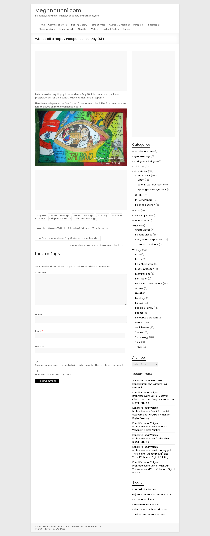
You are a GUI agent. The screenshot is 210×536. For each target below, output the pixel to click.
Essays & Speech (144, 269)
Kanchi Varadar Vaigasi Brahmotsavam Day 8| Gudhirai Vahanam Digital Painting (149, 426)
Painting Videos (143, 234)
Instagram (138, 24)
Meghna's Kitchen (145, 205)
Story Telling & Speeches (149, 239)
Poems (139, 312)
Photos (136, 210)
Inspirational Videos (143, 499)
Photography (153, 24)
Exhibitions (138, 166)
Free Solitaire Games (144, 489)
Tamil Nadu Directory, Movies (148, 514)
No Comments (101, 228)
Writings (136, 250)
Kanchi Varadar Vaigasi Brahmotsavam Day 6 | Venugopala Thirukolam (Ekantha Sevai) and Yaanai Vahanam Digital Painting (152, 452)
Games (139, 288)
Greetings (102, 215)
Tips (137, 342)
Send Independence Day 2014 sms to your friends (68, 238)
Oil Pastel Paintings (85, 218)
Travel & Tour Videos (146, 244)
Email (39, 331)
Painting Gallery (79, 24)
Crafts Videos (142, 229)
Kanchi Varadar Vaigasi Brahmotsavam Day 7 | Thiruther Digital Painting (150, 438)
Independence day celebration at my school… (96, 245)
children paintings (83, 215)
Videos (94, 29)
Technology (141, 337)
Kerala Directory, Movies (146, 504)
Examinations (142, 273)
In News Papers (143, 200)
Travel (138, 347)
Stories (139, 332)
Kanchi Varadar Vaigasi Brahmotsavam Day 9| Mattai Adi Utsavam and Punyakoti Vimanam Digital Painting (151, 413)
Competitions (142, 175)
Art (137, 254)
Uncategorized (140, 220)
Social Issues (142, 327)
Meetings (140, 298)
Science (139, 322)
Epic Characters (144, 264)
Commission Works (58, 24)
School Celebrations (146, 317)
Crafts (138, 195)
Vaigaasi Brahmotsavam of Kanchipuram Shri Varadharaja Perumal (149, 384)
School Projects (66, 29)
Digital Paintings (141, 156)
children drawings (59, 215)
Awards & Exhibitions (119, 24)
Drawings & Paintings (79, 228)
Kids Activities (139, 171)
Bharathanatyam (47, 29)
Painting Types (98, 24)
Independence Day (60, 218)
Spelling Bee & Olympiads (152, 189)
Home (42, 24)
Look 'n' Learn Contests (151, 184)
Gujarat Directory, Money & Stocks (151, 494)
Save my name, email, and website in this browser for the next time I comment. (79, 365)
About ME (83, 29)
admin (42, 228)
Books (138, 259)
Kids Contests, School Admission (150, 509)
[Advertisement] (81, 71)
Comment (41, 272)
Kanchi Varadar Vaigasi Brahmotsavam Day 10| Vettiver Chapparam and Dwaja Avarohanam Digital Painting (153, 397)
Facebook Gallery (110, 29)
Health (139, 293)
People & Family (144, 308)
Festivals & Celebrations (148, 283)
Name (39, 314)
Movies (139, 303)
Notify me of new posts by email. (53, 374)
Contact (126, 29)
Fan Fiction (141, 278)
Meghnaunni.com (58, 10)
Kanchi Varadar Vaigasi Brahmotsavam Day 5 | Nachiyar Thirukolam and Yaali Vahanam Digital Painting (153, 467)
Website (39, 346)
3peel (141, 179)
